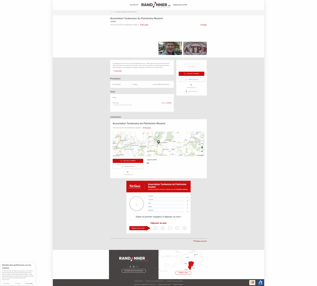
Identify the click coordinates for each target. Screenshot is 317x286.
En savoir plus (5, 279)
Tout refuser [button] (6, 283)
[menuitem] (134, 4)
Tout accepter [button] (29, 283)
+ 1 (195, 48)
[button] (133, 41)
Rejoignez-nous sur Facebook (133, 271)
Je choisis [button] (17, 283)
